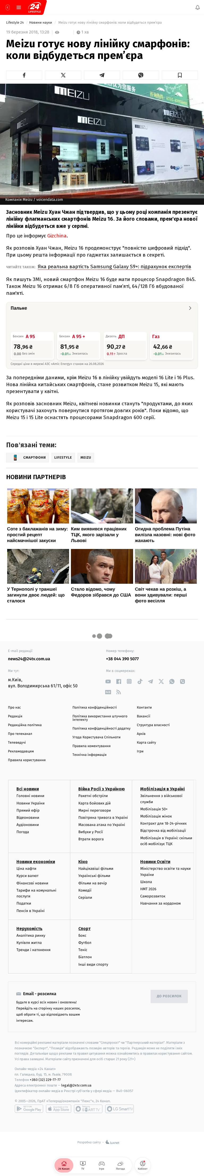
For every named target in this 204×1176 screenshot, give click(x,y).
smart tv (88, 1108)
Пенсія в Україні (30, 911)
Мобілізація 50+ (154, 809)
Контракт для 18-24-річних (163, 823)
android (29, 1108)
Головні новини (30, 796)
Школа (146, 882)
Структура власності (153, 725)
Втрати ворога (91, 839)
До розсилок (169, 996)
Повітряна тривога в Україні (103, 817)
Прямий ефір (28, 810)
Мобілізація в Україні (162, 789)
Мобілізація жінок (156, 816)
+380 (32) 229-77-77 (45, 1080)
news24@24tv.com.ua (29, 659)
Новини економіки (35, 861)
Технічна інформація (90, 755)
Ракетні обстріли (93, 796)
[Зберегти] (180, 75)
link (108, 681)
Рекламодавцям (21, 751)
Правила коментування (92, 746)
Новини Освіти (155, 861)
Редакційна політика (25, 725)
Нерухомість (29, 928)
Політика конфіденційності (95, 707)
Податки (23, 903)
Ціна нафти (26, 868)
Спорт (84, 928)
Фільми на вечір (92, 883)
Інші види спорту (93, 964)
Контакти (144, 707)
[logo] (34, 7)
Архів (141, 734)
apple (58, 1108)
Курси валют (27, 876)
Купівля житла (29, 942)
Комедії (84, 890)
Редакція (15, 716)
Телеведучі (17, 742)
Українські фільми (94, 876)
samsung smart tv (119, 1108)
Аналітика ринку (30, 935)
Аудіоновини (27, 825)
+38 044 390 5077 (122, 659)
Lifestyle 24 (15, 22)
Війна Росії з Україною (101, 789)
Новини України (30, 803)
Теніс (82, 950)
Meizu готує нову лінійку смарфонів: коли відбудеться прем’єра (110, 22)
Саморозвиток (152, 896)
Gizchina (56, 236)
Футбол (84, 942)
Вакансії (143, 716)
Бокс (82, 935)
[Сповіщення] (197, 7)
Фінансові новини (32, 883)
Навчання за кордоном (160, 903)
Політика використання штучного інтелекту (100, 718)
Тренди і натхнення (33, 950)
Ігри (140, 751)
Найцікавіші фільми (95, 868)
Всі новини (27, 789)
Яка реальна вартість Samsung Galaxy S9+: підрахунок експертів (114, 266)
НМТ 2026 (148, 889)
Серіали (85, 897)
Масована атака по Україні (101, 825)
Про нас (14, 707)
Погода (22, 832)
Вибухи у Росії (90, 832)
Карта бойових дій (94, 803)
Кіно (83, 861)
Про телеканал (20, 734)
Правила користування (27, 760)
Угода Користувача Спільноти (97, 737)
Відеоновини (27, 817)
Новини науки (41, 22)
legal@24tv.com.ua (76, 1086)
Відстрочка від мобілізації (163, 831)
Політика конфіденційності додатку (102, 728)
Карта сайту (146, 742)
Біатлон (85, 957)
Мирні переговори (94, 810)
